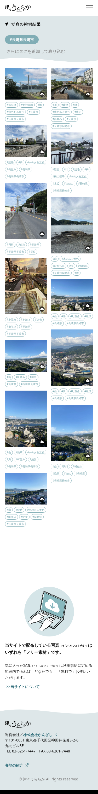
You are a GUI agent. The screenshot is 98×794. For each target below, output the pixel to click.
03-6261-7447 (24, 751)
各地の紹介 (14, 765)
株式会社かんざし (38, 734)
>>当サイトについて (23, 686)
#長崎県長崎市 (22, 39)
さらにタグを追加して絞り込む (36, 51)
